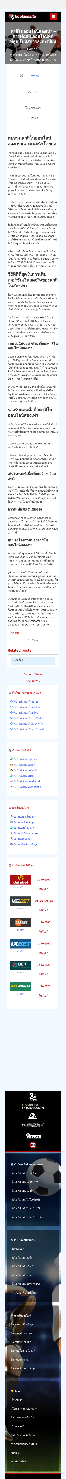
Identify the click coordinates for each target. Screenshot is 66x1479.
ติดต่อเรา (15, 1452)
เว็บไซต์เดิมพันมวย (23, 775)
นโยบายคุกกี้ (17, 1426)
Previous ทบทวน (33, 674)
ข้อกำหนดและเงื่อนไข (22, 1417)
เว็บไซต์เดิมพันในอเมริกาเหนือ (29, 729)
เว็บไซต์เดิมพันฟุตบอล (25, 759)
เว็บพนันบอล (17, 1248)
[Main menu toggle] (53, 16)
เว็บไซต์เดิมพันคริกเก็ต (25, 770)
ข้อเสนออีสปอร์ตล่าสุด (25, 844)
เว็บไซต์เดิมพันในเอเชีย (26, 701)
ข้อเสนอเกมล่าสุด (22, 838)
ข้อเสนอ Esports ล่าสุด (23, 1368)
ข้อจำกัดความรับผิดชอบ (23, 1435)
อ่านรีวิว (20, 887)
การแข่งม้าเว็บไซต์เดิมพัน (24, 1292)
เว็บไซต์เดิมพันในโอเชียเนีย (28, 718)
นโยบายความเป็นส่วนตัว (24, 1408)
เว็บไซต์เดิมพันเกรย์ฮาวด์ (26, 781)
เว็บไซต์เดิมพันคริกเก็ (22, 1266)
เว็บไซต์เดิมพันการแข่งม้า (27, 787)
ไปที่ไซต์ (33, 118)
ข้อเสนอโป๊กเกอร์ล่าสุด (25, 833)
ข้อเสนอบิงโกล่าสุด (23, 827)
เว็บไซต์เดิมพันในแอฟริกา (27, 707)
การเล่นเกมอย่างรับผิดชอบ (25, 1443)
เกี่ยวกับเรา (16, 1399)
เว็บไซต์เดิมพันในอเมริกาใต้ (28, 723)
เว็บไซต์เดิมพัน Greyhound (25, 1283)
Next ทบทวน (33, 681)
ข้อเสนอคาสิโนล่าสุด (24, 816)
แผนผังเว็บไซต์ (18, 1461)
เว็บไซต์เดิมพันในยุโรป (25, 712)
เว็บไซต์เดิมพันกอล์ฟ (24, 764)
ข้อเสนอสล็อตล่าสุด (23, 822)
